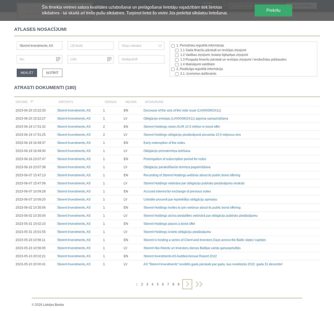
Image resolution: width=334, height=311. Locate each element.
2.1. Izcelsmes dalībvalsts (198, 73)
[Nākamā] (187, 284)
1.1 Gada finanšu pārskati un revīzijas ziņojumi (213, 50)
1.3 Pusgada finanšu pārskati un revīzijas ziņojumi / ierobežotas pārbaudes (233, 59)
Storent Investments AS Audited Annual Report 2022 (180, 256)
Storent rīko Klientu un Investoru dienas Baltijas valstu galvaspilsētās (192, 248)
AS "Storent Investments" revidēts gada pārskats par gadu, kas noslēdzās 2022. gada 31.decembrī (213, 264)
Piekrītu (273, 10)
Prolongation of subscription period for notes (175, 159)
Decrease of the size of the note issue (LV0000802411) (182, 110)
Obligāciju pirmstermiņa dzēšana (167, 151)
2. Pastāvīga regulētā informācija (199, 69)
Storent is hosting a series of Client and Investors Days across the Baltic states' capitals (205, 240)
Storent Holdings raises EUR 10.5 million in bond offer (182, 126)
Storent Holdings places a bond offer (169, 224)
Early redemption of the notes (164, 143)
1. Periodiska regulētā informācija (200, 45)
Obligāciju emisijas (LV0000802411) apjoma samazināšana (186, 118)
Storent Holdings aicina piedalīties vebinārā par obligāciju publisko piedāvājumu (201, 216)
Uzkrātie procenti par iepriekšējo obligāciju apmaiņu (180, 199)
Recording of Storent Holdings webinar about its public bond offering (192, 175)
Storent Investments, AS (74, 110)
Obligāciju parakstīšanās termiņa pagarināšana (177, 167)
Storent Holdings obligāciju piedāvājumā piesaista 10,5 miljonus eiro (192, 135)
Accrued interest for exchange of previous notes (177, 191)
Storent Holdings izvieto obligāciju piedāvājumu (177, 232)
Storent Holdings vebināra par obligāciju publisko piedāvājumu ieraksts (194, 183)
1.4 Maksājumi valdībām (197, 64)
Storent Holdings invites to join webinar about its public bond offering (192, 207)
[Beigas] (199, 284)
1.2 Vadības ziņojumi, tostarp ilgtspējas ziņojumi (214, 55)
